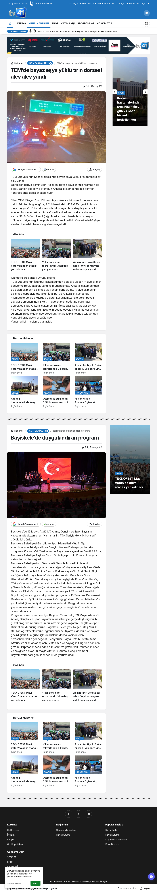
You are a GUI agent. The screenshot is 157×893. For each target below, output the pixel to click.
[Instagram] (88, 814)
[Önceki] (30, 31)
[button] (147, 13)
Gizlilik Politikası (14, 883)
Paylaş (147, 888)
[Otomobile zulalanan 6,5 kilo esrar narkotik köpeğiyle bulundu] (56, 392)
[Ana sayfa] (10, 23)
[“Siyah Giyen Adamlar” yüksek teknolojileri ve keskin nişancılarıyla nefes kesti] (88, 392)
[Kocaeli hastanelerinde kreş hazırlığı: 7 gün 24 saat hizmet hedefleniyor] (24, 392)
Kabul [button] (35, 883)
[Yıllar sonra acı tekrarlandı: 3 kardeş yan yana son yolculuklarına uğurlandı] (56, 255)
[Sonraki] (34, 31)
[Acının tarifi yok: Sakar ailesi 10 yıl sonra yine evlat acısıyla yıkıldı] (87, 255)
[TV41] (17, 12)
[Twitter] (78, 814)
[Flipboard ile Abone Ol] (49, 169)
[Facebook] (68, 814)
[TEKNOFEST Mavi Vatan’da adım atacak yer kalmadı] (25, 255)
